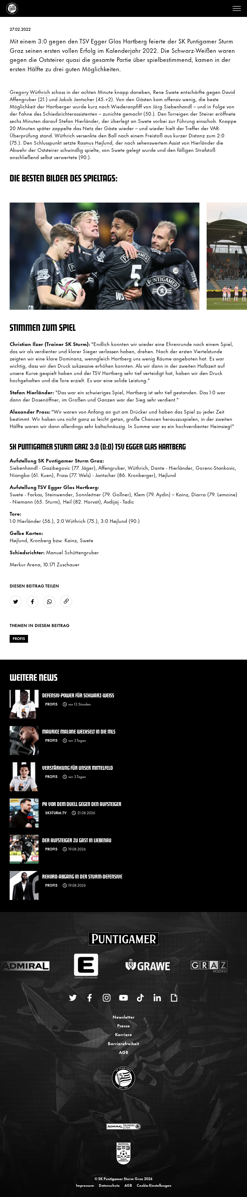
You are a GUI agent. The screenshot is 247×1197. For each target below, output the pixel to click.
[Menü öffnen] (237, 8)
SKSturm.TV (56, 812)
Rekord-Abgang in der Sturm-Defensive (82, 876)
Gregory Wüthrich (30, 91)
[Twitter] (73, 998)
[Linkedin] (157, 998)
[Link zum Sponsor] (123, 1126)
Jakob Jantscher (77, 99)
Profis (19, 638)
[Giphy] (174, 998)
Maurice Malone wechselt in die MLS (78, 731)
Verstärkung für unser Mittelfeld (77, 767)
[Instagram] (106, 998)
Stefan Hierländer (78, 120)
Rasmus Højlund (94, 142)
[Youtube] (123, 998)
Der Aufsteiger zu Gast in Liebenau (76, 840)
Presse (123, 1025)
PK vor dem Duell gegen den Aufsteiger (81, 803)
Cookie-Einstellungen (154, 1185)
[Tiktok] (140, 998)
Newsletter (124, 1016)
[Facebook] (90, 998)
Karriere (123, 1034)
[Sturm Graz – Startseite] (12, 8)
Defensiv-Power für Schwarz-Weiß (78, 695)
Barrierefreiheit (123, 1043)
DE (118, 1107)
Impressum (85, 1185)
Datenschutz (109, 1185)
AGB (123, 1052)
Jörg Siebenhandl (173, 106)
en (130, 1107)
